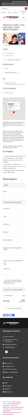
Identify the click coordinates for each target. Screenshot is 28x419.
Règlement (8, 389)
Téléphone (6, 232)
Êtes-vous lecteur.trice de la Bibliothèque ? (13, 260)
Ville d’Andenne (14, 405)
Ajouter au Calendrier (13, 59)
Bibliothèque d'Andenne (11, 82)
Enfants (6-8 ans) (9, 92)
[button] (14, 112)
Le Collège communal (16, 401)
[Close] (18, 103)
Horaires (16, 12)
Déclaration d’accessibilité (8, 414)
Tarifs (6, 383)
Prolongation (8, 386)
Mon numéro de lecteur (11, 369)
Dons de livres (8, 363)
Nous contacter (17, 1)
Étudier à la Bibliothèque (11, 372)
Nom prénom (6, 208)
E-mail (5, 216)
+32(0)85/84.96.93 (9, 347)
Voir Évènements (11, 108)
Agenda (9, 12)
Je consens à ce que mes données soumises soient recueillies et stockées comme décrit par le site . (12, 282)
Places (4, 191)
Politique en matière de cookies (16, 407)
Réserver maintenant (11, 72)
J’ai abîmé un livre (9, 366)
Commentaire (6, 268)
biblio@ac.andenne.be (18, 166)
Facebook (24, 1)
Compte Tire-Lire (24, 12)
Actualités (3, 12)
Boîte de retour (8, 392)
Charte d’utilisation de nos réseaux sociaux (11, 412)
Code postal (6, 224)
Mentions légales (6, 407)
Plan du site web (9, 336)
